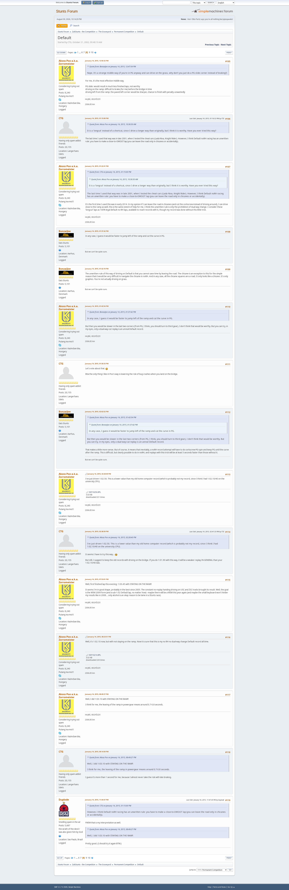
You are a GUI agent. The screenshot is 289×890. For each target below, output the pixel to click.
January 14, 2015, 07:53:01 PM (97, 579)
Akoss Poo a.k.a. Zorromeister (68, 62)
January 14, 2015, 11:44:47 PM (97, 800)
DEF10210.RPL (94, 655)
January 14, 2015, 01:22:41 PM (97, 166)
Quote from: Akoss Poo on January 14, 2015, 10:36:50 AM (112, 124)
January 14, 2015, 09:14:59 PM (97, 751)
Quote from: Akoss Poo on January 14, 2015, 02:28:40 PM (112, 537)
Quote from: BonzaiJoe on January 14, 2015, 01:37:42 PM (112, 312)
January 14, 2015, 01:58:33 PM (97, 363)
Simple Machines (74, 887)
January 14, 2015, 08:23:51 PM (99, 637)
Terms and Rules (219, 887)
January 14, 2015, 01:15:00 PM (97, 118)
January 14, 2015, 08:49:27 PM (97, 694)
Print (229, 52)
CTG (61, 118)
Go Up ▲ (231, 887)
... (80, 52)
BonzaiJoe (65, 231)
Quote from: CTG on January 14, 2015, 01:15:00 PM (110, 172)
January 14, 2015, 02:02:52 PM (97, 411)
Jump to (192, 869)
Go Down (61, 52)
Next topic (226, 44)
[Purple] (60, 249)
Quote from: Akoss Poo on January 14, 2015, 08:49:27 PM (112, 757)
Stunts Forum (67, 11)
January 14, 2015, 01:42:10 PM (97, 269)
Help (209, 887)
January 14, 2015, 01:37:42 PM (97, 231)
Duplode (64, 799)
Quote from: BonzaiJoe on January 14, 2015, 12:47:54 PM (112, 66)
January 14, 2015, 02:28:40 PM (99, 474)
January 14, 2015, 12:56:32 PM (97, 61)
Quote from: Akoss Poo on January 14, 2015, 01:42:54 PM (112, 417)
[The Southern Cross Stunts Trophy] (60, 836)
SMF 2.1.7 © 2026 (60, 887)
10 (92, 52)
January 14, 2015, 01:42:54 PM (97, 306)
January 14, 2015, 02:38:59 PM (97, 531)
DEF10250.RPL (94, 492)
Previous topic (212, 44)
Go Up (59, 858)
